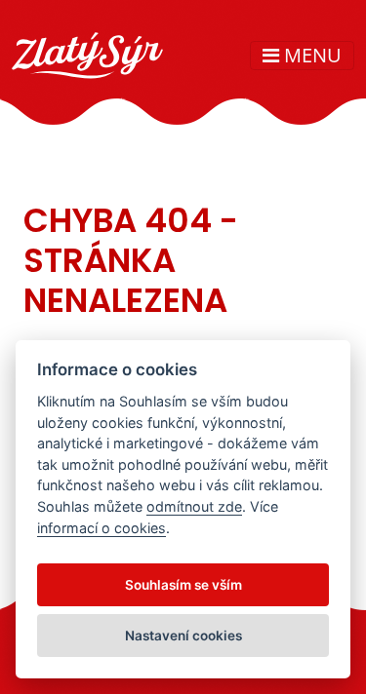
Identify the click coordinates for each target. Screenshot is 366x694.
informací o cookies (101, 528)
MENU (310, 55)
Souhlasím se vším (183, 585)
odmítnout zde (194, 506)
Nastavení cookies (183, 635)
